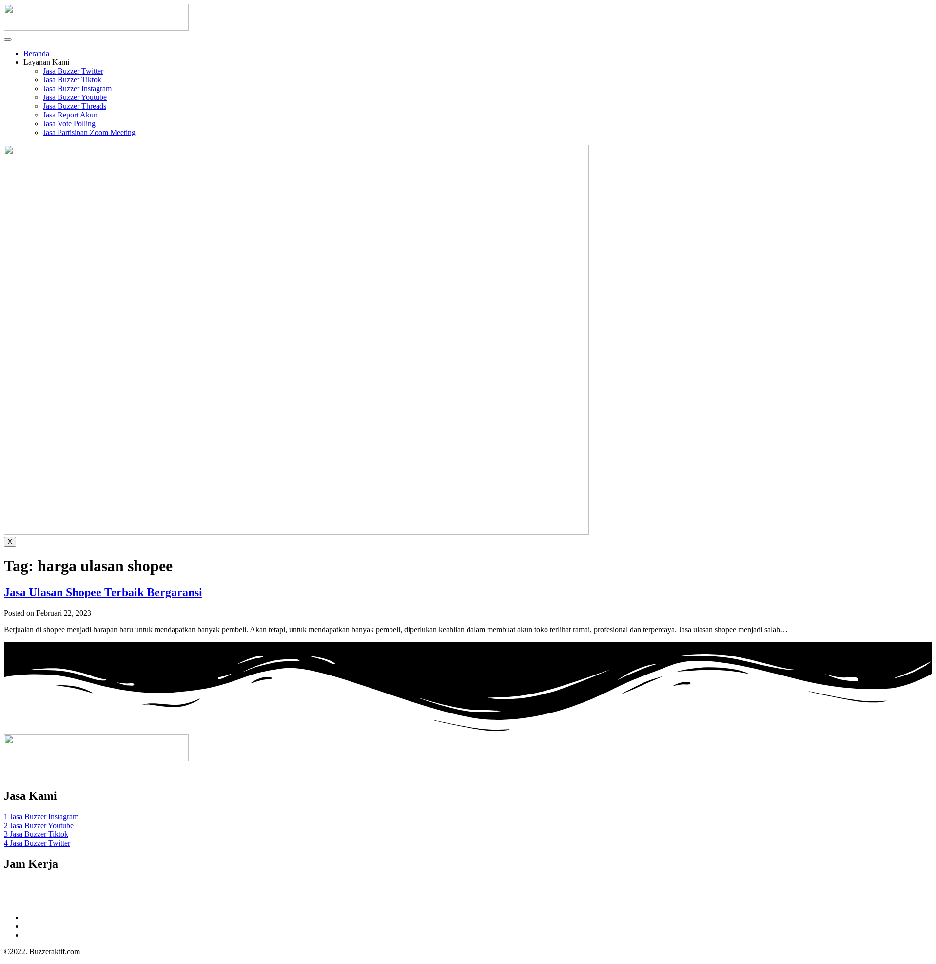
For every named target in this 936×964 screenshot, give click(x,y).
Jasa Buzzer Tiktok (72, 80)
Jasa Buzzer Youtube (75, 97)
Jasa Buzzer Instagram (77, 88)
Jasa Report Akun (70, 115)
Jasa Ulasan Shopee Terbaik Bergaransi (103, 592)
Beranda (36, 53)
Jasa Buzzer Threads (74, 106)
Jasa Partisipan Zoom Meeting (89, 132)
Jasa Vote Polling (69, 123)
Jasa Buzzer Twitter (73, 71)
